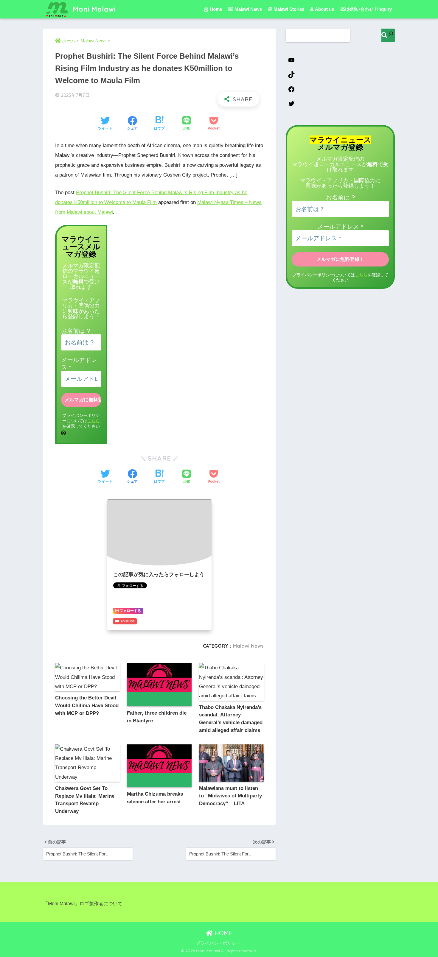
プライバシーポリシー (218, 943)
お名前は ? (75, 331)
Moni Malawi (93, 9)
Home (216, 9)
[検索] (388, 35)
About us (324, 9)
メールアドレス (340, 226)
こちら (93, 421)
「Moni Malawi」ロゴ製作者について (82, 903)
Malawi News (248, 646)
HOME (222, 933)
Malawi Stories (289, 9)
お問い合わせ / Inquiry (369, 9)
